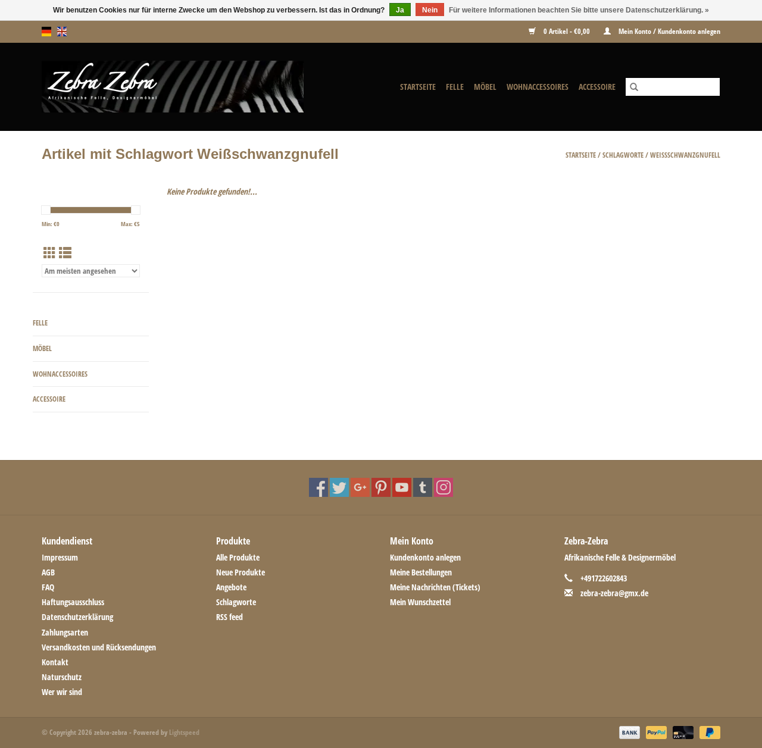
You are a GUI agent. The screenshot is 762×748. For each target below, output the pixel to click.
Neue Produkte (240, 572)
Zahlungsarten (65, 632)
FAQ (48, 587)
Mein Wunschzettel (420, 602)
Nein (430, 10)
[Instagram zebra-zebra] (443, 487)
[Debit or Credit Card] (682, 732)
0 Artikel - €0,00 (567, 31)
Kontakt (55, 662)
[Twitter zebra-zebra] (339, 487)
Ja (400, 10)
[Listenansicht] (65, 253)
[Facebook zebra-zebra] (318, 487)
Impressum (60, 557)
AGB (48, 572)
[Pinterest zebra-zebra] (381, 487)
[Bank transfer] (628, 732)
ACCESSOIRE (597, 86)
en (62, 31)
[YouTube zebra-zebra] (401, 487)
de (46, 31)
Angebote (231, 587)
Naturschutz (62, 677)
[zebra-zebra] (193, 86)
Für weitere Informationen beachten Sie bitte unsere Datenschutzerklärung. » (579, 10)
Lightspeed (184, 732)
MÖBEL (485, 86)
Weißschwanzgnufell (685, 155)
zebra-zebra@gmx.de (614, 593)
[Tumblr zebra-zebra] (422, 487)
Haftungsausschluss (73, 602)
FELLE (455, 86)
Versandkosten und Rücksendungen (99, 647)
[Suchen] (634, 86)
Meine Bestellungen (421, 572)
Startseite (418, 86)
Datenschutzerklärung (77, 616)
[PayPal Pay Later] (707, 732)
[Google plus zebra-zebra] (360, 487)
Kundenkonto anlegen (425, 557)
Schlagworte (623, 155)
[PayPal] (655, 732)
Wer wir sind (62, 691)
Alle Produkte (238, 557)
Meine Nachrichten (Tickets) (435, 587)
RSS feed (229, 616)
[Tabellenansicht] (49, 253)
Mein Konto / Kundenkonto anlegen (668, 31)
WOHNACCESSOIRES (538, 86)
